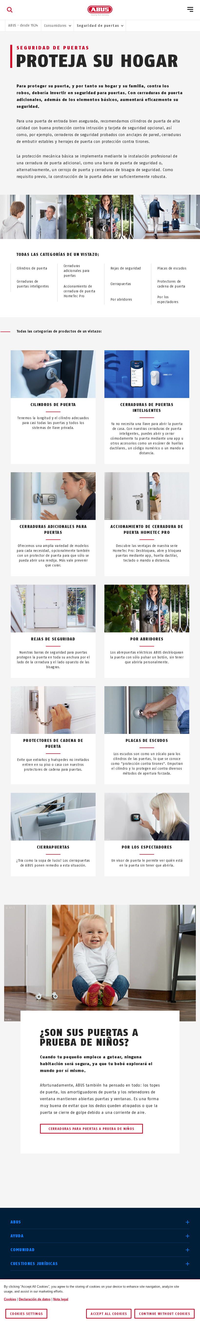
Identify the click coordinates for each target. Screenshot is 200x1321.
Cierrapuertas (120, 284)
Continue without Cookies (164, 1314)
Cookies (10, 1299)
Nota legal (60, 1299)
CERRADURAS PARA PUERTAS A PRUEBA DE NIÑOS (91, 1129)
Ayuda (17, 1236)
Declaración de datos (34, 1299)
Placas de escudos (172, 268)
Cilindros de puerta (32, 268)
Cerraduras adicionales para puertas (77, 271)
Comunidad (22, 1249)
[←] (91, 1184)
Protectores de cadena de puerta (171, 283)
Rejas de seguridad (125, 268)
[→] (109, 1184)
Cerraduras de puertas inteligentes (33, 283)
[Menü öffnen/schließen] (190, 9)
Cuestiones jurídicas (34, 1263)
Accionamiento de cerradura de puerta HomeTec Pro (79, 291)
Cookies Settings (26, 1314)
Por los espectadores (168, 299)
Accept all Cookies (109, 1314)
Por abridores (121, 299)
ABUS (15, 1222)
